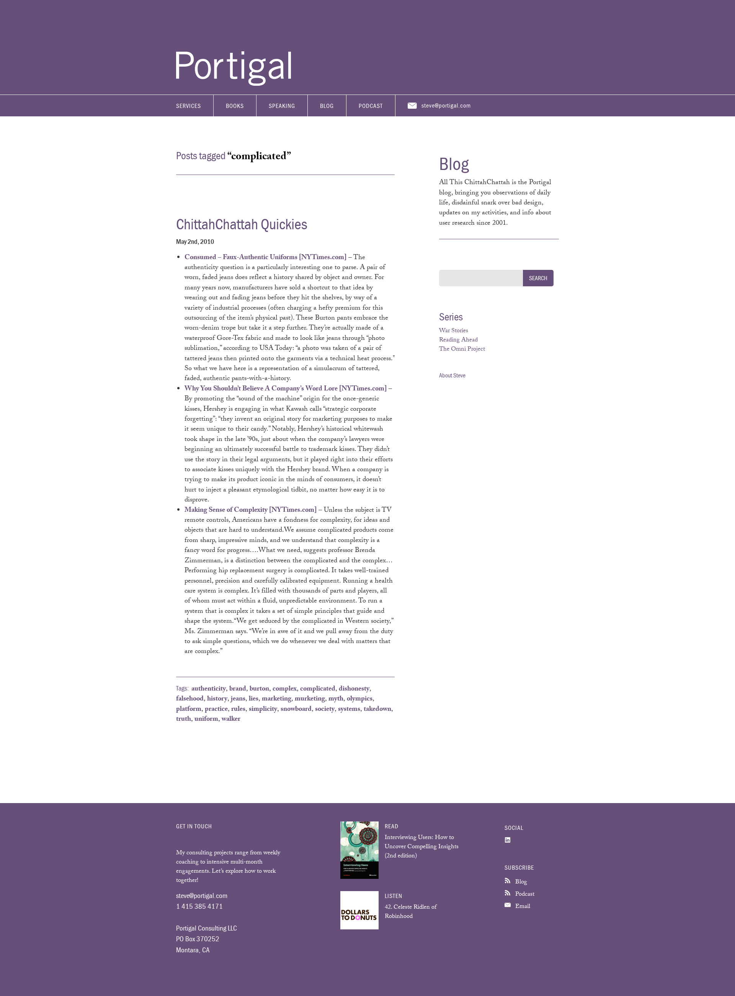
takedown (377, 709)
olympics (359, 699)
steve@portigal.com (446, 105)
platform (188, 709)
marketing (276, 699)
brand (237, 689)
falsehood (190, 699)
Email (522, 907)
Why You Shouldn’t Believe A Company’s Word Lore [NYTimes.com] (286, 389)
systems (349, 709)
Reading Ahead (458, 340)
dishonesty (354, 689)
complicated (317, 689)
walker (231, 719)
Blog (327, 105)
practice (216, 709)
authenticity (208, 689)
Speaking (282, 105)
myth (335, 699)
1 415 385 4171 (199, 906)
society (325, 709)
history (217, 699)
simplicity (263, 709)
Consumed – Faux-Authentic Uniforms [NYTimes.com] (265, 258)
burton (259, 689)
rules (238, 709)
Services (188, 105)
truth (183, 719)
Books (235, 105)
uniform (206, 719)
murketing (310, 699)
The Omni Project (462, 350)
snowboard (296, 709)
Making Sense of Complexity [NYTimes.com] (251, 510)
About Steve (452, 375)
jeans (238, 699)
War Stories (453, 331)
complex (285, 689)
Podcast (371, 105)
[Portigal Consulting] (233, 84)
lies (253, 699)
